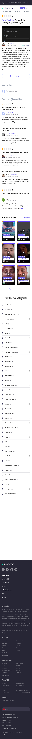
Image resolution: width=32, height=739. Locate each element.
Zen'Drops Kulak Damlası (22, 690)
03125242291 (5, 692)
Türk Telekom (17, 11)
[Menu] (29, 8)
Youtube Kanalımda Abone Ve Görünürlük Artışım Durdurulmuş (16, 628)
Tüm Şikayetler (6, 633)
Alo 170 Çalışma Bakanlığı (23, 692)
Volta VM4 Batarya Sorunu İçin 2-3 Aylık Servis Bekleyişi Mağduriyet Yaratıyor (16, 625)
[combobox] (16, 709)
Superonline (19, 648)
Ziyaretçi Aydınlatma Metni (10, 717)
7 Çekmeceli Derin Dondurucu (9, 700)
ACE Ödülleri (5, 582)
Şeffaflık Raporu (6, 590)
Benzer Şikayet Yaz (17, 76)
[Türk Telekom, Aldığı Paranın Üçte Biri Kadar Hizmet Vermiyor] (8, 231)
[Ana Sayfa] (8, 8)
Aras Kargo (4, 668)
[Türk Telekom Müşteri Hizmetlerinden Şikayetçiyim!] (23, 253)
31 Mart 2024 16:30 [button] (10, 176)
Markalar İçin (5, 579)
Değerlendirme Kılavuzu (9, 728)
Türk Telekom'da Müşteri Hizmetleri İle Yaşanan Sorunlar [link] (13, 108)
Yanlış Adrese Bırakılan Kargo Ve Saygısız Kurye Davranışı (16, 614)
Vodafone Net (20, 641)
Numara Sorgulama (6, 670)
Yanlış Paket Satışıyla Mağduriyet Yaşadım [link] (15, 152)
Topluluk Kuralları (6, 722)
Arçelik (3, 665)
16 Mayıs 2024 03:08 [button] (10, 45)
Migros (18, 668)
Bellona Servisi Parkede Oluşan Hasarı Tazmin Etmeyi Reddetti (16, 621)
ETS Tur (18, 670)
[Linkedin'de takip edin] (15, 569)
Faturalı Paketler (27, 11)
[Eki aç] (16, 34)
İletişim (4, 597)
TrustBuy (4, 735)
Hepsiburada (19, 663)
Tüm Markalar (5, 652)
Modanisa (4, 663)
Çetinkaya (4, 683)
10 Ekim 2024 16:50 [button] (10, 114)
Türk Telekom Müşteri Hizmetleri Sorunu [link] (14, 171)
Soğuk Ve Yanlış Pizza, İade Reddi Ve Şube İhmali (14, 611)
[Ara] (26, 8)
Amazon (18, 672)
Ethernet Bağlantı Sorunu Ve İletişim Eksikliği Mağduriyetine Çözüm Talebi (16, 616)
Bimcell (3, 650)
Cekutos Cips (5, 685)
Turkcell (18, 650)
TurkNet (18, 645)
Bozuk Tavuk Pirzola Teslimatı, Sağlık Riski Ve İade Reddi (16, 609)
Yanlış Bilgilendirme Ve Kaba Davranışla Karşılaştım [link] (14, 129)
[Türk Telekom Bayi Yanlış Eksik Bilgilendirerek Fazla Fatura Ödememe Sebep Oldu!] (8, 275)
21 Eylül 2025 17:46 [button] (10, 135)
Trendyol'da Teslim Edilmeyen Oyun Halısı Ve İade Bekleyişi (16, 618)
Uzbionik (4, 690)
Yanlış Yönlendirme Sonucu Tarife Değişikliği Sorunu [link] (15, 195)
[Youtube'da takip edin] (7, 569)
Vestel (18, 665)
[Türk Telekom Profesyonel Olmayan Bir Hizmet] (23, 275)
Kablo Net (4, 643)
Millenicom (4, 648)
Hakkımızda (5, 575)
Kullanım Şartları (6, 720)
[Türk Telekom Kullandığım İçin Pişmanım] (23, 231)
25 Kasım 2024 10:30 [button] (10, 157)
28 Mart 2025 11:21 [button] (10, 200)
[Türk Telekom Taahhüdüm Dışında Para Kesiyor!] (8, 253)
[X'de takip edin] (3, 569)
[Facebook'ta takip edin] (11, 569)
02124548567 (20, 683)
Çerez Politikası (6, 725)
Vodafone (18, 643)
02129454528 (20, 685)
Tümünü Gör (26, 217)
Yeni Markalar (5, 655)
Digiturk (4, 645)
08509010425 (6, 688)
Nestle (18, 688)
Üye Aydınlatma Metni (8, 714)
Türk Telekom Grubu (6, 11)
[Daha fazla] (29, 70)
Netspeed (4, 641)
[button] (7, 16)
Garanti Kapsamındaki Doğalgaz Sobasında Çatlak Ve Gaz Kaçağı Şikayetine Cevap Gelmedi (16, 630)
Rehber (4, 586)
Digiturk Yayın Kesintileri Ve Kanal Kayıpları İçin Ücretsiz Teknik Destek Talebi (16, 623)
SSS (3, 593)
